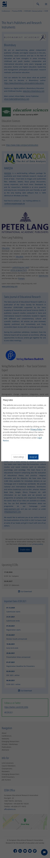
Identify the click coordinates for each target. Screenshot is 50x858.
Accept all (33, 456)
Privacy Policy (36, 429)
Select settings (18, 456)
